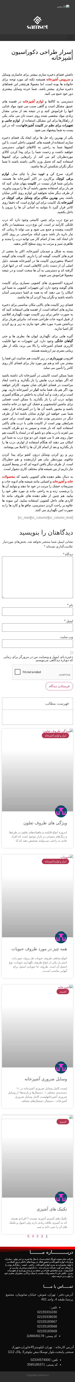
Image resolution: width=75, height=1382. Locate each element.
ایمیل (68, 621)
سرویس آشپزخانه (58, 79)
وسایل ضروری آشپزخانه (46, 1079)
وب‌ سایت (66, 637)
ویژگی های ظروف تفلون (45, 823)
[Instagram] (32, 7)
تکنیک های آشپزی (52, 1209)
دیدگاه (68, 554)
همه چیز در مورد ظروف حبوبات (39, 948)
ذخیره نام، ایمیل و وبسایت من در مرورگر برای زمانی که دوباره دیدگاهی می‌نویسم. (38, 658)
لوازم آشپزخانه (33, 101)
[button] (70, 37)
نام (70, 605)
